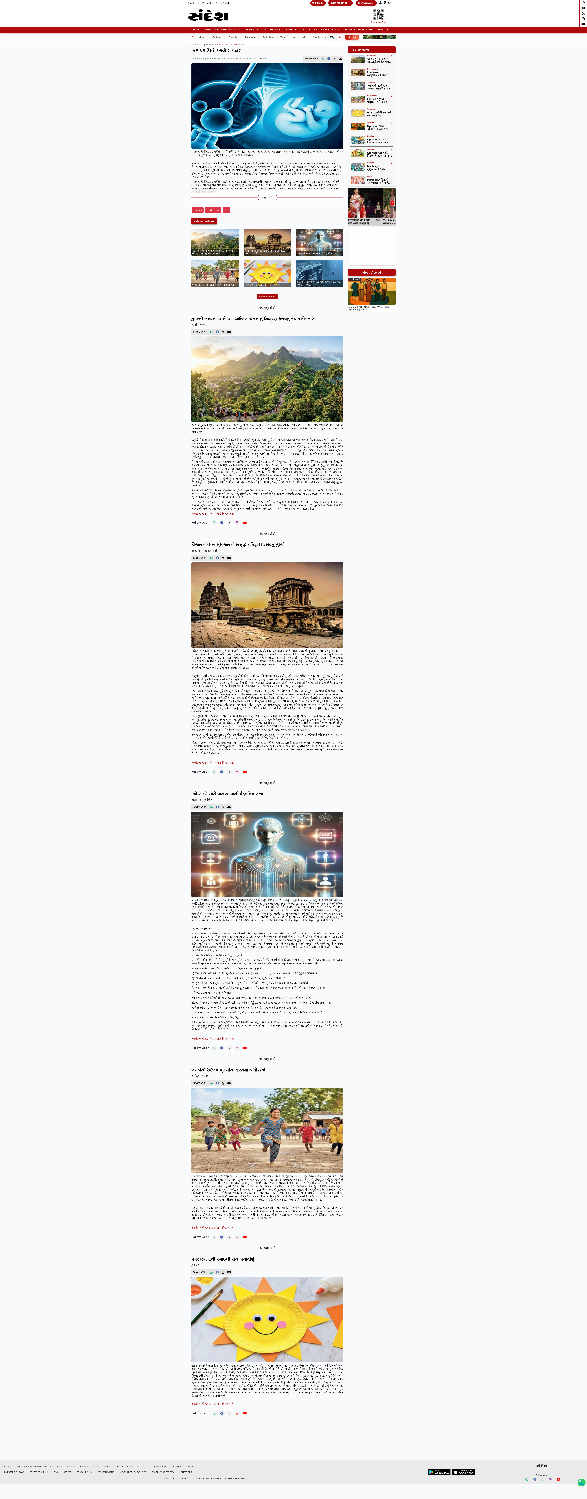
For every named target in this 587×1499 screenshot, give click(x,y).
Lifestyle (347, 30)
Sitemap (67, 1472)
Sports (325, 30)
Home (196, 30)
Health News (213, 210)
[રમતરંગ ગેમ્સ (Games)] (331, 37)
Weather (250, 30)
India (263, 30)
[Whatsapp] (583, 2)
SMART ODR (186, 1472)
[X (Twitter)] (334, 58)
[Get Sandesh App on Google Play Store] (439, 1472)
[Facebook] (583, 8)
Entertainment (366, 30)
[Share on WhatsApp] (581, 1482)
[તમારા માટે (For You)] (340, 37)
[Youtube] (583, 24)
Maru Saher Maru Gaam (227, 30)
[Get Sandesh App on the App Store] (463, 1472)
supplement (207, 44)
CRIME (335, 30)
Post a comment (267, 296)
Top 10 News (360, 49)
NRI (304, 37)
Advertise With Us (39, 1472)
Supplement (339, 2)
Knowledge (250, 37)
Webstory (274, 30)
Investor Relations (14, 1472)
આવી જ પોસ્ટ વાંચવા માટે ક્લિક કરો (212, 513)
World (302, 30)
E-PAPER (319, 3)
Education (233, 37)
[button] (380, 3)
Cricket (313, 30)
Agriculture (268, 37)
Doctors (198, 210)
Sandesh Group (106, 1472)
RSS (56, 1472)
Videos (202, 37)
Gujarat (206, 30)
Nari (294, 37)
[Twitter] (583, 13)
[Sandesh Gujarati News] (211, 15)
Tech (282, 37)
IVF (226, 210)
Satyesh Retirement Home (132, 1472)
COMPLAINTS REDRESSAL (163, 1472)
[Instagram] (583, 18)
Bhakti (381, 30)
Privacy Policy (84, 1472)
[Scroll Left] (192, 37)
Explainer (217, 37)
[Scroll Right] (325, 37)
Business (288, 30)
